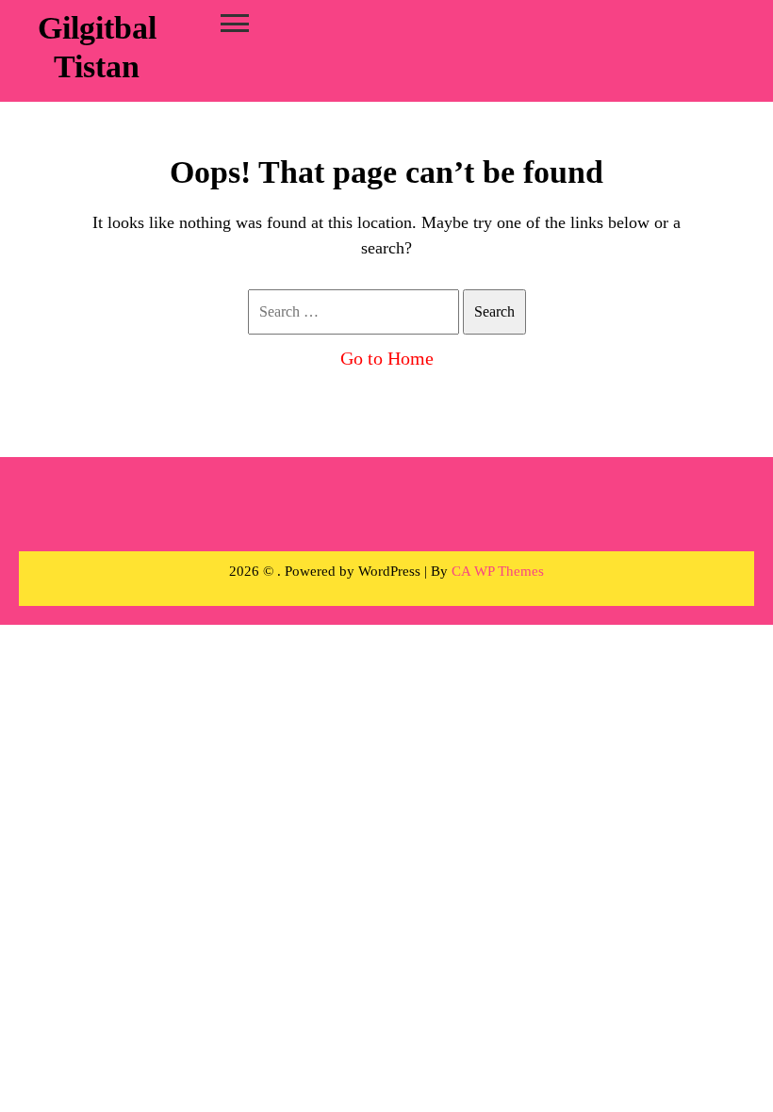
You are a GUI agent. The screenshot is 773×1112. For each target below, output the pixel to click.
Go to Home (387, 358)
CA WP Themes (498, 571)
